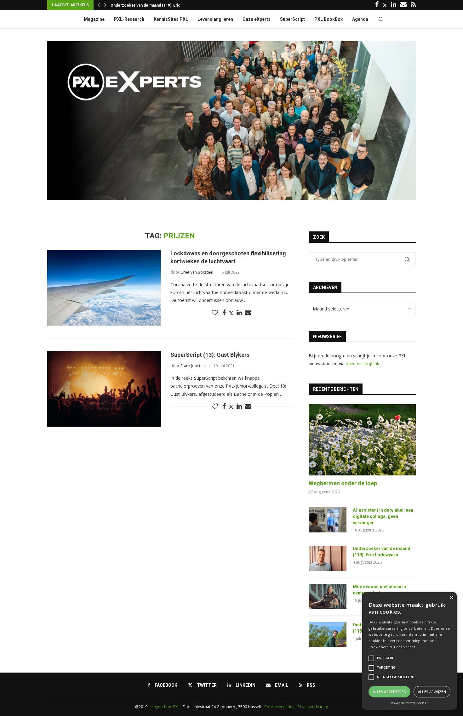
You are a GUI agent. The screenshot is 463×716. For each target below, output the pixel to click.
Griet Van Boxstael (196, 272)
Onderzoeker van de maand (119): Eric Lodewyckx (381, 551)
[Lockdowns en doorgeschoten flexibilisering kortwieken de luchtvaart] (104, 287)
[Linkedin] (393, 5)
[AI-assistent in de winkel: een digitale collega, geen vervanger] (327, 519)
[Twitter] (385, 5)
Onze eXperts (257, 19)
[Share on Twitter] (231, 313)
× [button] (451, 597)
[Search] (381, 19)
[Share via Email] (248, 313)
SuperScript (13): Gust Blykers (209, 354)
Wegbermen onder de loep (343, 483)
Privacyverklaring (313, 706)
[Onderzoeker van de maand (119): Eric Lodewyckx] (327, 558)
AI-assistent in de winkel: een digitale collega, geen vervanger (383, 516)
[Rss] (413, 5)
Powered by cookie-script (409, 703)
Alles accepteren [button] (389, 691)
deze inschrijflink (362, 364)
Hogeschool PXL (165, 706)
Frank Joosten (192, 365)
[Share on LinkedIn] (239, 313)
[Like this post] (215, 313)
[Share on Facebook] (224, 313)
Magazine (94, 19)
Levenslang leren (215, 19)
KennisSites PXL (171, 19)
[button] (98, 5)
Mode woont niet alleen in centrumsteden (149, 5)
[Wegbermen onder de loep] (362, 440)
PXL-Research (129, 19)
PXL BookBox (328, 19)
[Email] (403, 5)
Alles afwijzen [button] (432, 691)
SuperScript (292, 19)
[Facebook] (377, 5)
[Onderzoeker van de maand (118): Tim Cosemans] (327, 634)
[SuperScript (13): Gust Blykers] (104, 389)
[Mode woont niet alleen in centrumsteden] (327, 596)
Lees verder (404, 647)
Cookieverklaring (279, 706)
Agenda (360, 19)
